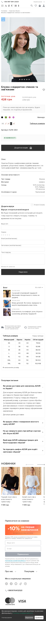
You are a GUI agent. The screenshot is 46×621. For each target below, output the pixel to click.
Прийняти (39, 618)
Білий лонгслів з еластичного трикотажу (29, 499)
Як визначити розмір (11, 367)
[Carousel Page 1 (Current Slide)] (17, 79)
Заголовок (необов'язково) (11, 245)
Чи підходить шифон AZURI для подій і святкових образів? (20, 450)
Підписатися (23, 554)
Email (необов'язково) (9, 238)
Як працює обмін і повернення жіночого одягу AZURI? (21, 423)
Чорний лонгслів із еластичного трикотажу (9, 499)
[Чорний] (2, 117)
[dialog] (23, 615)
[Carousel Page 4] (24, 79)
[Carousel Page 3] (22, 79)
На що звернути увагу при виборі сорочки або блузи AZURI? (22, 432)
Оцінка (3, 232)
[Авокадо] (6, 117)
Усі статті (39, 287)
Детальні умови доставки (13, 415)
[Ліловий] (10, 117)
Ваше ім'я (4, 224)
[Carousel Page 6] (29, 79)
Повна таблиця (37, 336)
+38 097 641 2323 (11, 2)
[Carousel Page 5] (26, 79)
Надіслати (23, 272)
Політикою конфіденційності (15, 561)
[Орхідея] (13, 117)
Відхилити (29, 618)
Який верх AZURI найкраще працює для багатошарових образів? (20, 441)
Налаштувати (7, 618)
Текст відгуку (6, 252)
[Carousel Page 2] (19, 79)
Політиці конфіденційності (23, 613)
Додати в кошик (21, 148)
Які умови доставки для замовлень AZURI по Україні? (21, 387)
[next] (41, 465)
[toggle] (39, 2)
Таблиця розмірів (37, 124)
